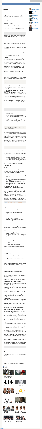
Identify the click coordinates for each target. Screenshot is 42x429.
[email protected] (37, 1)
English (3, 428)
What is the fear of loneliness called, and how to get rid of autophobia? (35, 19)
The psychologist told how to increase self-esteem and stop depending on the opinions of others (35, 16)
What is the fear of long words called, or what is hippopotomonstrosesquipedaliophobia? (37, 9)
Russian (1, 428)
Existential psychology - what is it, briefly (35, 25)
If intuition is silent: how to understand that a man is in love (35, 22)
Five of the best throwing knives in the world (35, 28)
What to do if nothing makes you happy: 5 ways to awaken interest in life (35, 12)
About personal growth (8, 1)
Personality (33, 17)
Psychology (33, 13)
